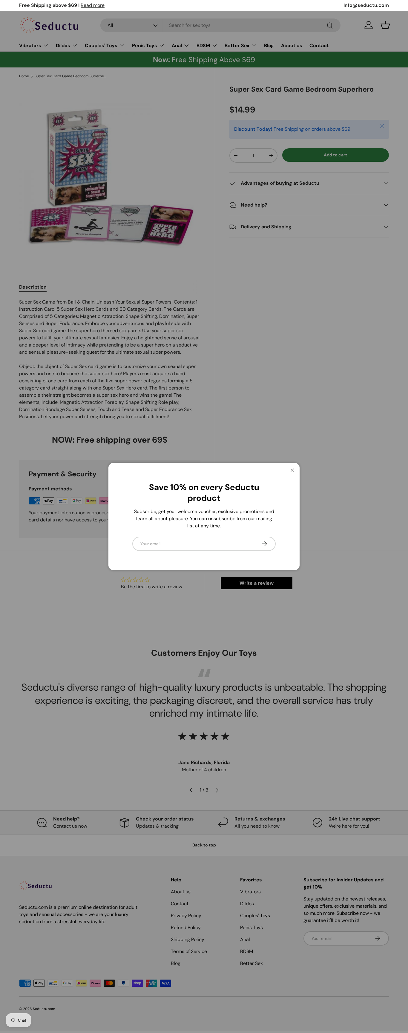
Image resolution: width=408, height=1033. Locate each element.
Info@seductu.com (366, 5)
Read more (93, 5)
